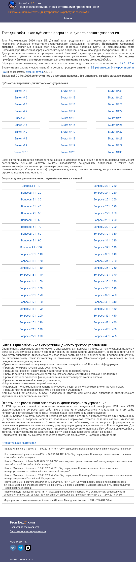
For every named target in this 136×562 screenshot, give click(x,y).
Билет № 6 (20, 124)
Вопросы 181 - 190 (31, 308)
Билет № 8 (20, 138)
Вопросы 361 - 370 (105, 274)
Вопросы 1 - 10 (31, 185)
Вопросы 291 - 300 (105, 226)
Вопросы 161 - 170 (31, 295)
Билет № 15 (68, 118)
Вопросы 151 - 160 (31, 288)
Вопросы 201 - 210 (31, 322)
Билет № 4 (20, 111)
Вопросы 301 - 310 (105, 233)
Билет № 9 (20, 145)
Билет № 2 (20, 97)
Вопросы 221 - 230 (31, 336)
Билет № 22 (115, 97)
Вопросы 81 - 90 (31, 240)
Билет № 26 (115, 124)
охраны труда (34, 71)
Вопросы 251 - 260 (105, 199)
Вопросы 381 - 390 (105, 288)
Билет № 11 (68, 90)
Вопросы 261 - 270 (105, 206)
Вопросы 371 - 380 (105, 281)
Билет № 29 (115, 145)
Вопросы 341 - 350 (105, 261)
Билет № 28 (115, 138)
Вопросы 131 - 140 (31, 274)
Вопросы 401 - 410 (105, 302)
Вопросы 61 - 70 (31, 226)
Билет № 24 (115, 111)
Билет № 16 (68, 124)
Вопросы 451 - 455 (105, 336)
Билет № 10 (21, 152)
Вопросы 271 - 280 (105, 213)
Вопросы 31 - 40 (31, 206)
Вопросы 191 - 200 (31, 315)
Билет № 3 (20, 104)
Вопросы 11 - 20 (31, 192)
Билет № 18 (68, 138)
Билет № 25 (115, 118)
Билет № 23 (115, 104)
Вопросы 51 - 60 (31, 220)
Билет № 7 (20, 131)
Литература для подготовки (19, 442)
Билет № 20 (68, 152)
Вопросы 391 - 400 (105, 295)
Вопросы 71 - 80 (31, 233)
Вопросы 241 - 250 (105, 192)
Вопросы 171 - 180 (31, 302)
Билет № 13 (68, 104)
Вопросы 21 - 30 (31, 199)
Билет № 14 (68, 111)
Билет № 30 (115, 152)
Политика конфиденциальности (28, 531)
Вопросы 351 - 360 (105, 267)
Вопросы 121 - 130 (31, 267)
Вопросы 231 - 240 (105, 185)
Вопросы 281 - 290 (105, 220)
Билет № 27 (115, 131)
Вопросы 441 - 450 (105, 329)
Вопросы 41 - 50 (31, 213)
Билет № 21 (115, 90)
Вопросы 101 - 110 (31, 254)
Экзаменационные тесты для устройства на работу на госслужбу (48, 12)
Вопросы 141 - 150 (31, 281)
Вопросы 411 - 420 (105, 308)
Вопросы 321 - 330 (105, 247)
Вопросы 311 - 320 (105, 240)
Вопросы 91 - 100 (31, 247)
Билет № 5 (20, 118)
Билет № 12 (68, 97)
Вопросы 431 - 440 (105, 322)
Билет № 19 (68, 145)
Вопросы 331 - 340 (105, 254)
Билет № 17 (68, 131)
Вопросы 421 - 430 (105, 315)
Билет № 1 (20, 90)
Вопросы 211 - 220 (31, 329)
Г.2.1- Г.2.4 (127, 63)
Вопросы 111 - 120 (31, 261)
